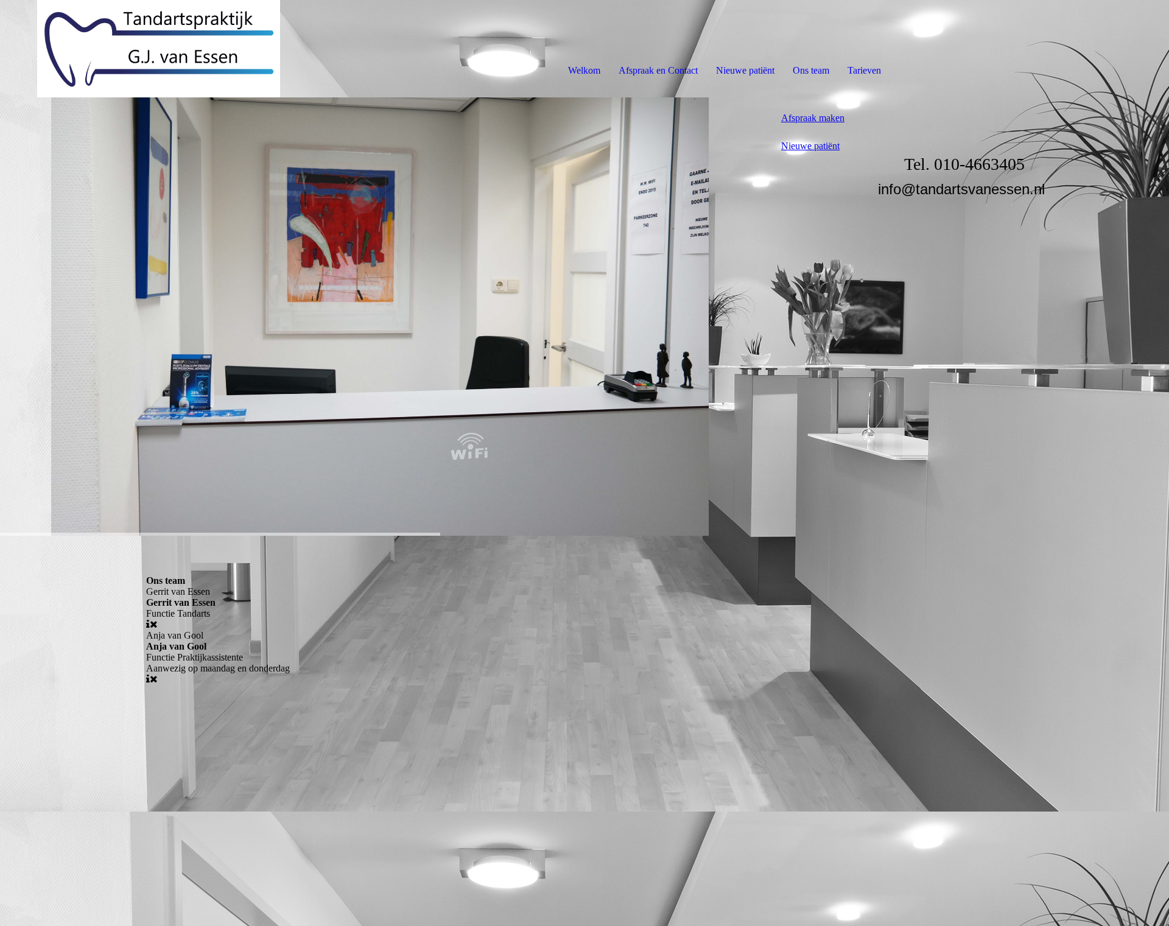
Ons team (811, 70)
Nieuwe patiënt (745, 70)
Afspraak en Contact (658, 70)
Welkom (584, 70)
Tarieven (864, 70)
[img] (140, 48)
